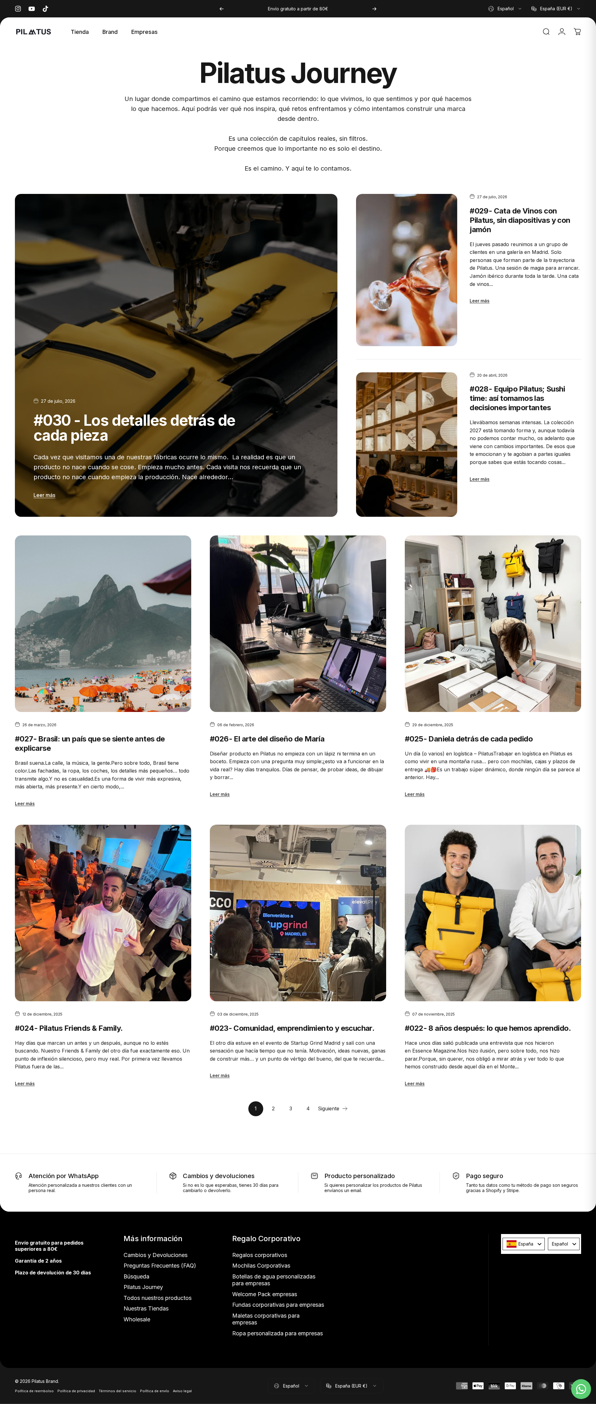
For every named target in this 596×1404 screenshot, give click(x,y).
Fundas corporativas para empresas (278, 1304)
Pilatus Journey (143, 1287)
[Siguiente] (374, 8)
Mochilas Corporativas (261, 1265)
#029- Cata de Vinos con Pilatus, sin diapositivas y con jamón (520, 220)
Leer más (44, 495)
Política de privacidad (76, 1391)
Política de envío (154, 1391)
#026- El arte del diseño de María (267, 738)
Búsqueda (136, 1276)
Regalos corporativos (259, 1255)
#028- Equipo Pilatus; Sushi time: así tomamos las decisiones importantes (517, 398)
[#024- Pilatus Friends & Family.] (103, 913)
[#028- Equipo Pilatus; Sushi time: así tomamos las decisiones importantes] (406, 444)
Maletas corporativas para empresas (266, 1319)
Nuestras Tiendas (146, 1308)
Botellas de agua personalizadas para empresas (273, 1280)
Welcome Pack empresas (264, 1294)
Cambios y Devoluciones (155, 1255)
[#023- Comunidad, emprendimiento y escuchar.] (298, 913)
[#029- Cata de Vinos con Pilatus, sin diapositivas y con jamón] (406, 270)
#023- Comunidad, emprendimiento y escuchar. (292, 1028)
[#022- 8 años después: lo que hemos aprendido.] (493, 913)
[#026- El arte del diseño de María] (298, 623)
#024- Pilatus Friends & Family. (69, 1028)
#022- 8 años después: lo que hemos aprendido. (488, 1028)
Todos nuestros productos (158, 1298)
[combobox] (505, 8)
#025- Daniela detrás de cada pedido (469, 738)
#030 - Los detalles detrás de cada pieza (134, 427)
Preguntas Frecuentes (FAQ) (160, 1265)
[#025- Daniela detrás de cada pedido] (493, 623)
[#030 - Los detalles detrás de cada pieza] (176, 355)
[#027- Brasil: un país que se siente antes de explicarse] (103, 623)
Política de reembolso (34, 1391)
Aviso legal (182, 1391)
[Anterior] (221, 8)
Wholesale (137, 1319)
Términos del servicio (117, 1391)
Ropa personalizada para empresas (277, 1333)
